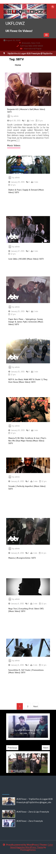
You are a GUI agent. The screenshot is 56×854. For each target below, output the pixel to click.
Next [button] (45, 747)
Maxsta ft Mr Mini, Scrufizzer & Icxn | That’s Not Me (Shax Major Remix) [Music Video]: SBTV (27, 441)
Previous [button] (12, 747)
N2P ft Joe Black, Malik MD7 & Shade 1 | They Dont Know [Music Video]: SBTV (27, 380)
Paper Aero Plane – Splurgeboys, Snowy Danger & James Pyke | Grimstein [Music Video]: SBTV (25, 322)
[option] (28, 726)
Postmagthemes (28, 850)
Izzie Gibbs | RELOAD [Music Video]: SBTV (26, 259)
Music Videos (13, 145)
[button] (46, 35)
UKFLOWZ (15, 23)
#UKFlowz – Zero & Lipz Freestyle (33, 811)
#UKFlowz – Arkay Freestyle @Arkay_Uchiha (28, 722)
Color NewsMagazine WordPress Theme (31, 846)
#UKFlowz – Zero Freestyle (30, 821)
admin (16, 116)
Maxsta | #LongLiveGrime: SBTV (22, 558)
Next (35, 706)
